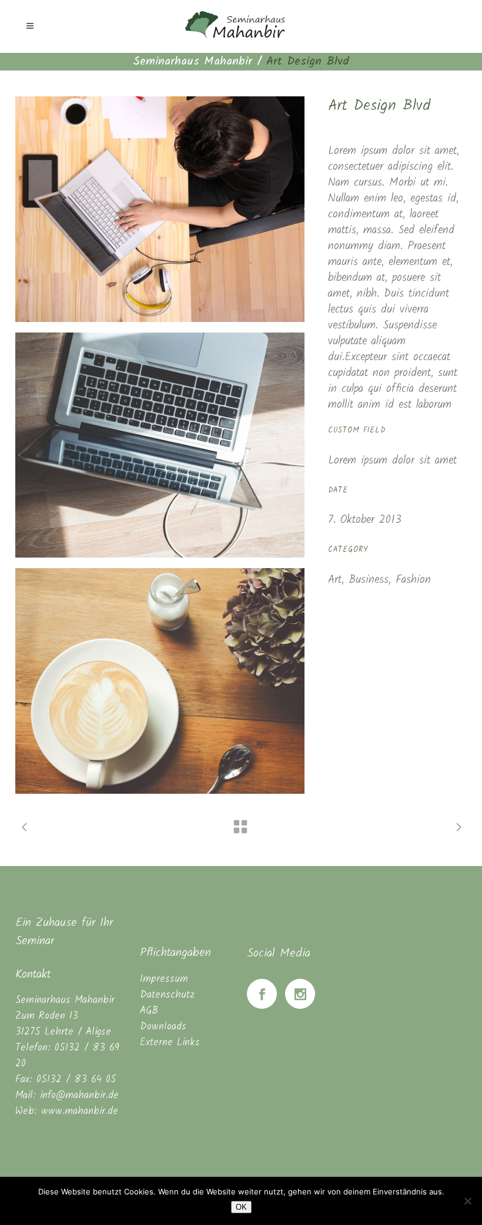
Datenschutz (167, 995)
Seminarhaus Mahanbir (192, 61)
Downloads (163, 1027)
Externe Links (170, 1043)
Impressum (164, 979)
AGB (149, 1011)
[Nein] (467, 1201)
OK (241, 1207)
